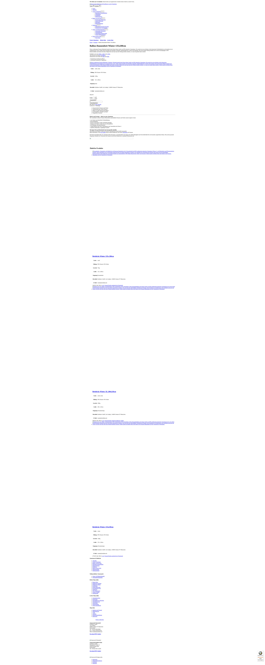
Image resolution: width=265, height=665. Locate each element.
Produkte (95, 42)
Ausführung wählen (119, 420)
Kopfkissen (94, 586)
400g (103, 56)
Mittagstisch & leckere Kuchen (102, 26)
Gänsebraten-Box (96, 598)
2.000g (99, 54)
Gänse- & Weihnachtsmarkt (98, 29)
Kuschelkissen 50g (96, 588)
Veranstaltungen (98, 32)
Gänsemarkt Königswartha (101, 33)
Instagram (94, 663)
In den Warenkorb (93, 103)
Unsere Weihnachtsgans (100, 34)
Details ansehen (111, 285)
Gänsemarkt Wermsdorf (100, 31)
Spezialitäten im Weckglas (98, 600)
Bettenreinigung (95, 565)
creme (95, 98)
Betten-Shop (103, 40)
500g (108, 56)
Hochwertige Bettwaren (100, 19)
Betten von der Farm (96, 18)
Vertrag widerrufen (100, 619)
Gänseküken (98, 14)
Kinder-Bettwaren (96, 587)
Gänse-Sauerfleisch (96, 605)
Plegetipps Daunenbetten (97, 564)
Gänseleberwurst (96, 601)
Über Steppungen (96, 590)
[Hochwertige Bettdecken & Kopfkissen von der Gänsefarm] (103, 4)
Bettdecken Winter (96, 584)
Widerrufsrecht (95, 611)
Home (93, 8)
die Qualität (103, 132)
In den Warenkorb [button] (119, 285)
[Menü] (263, 651)
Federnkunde (95, 593)
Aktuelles (94, 9)
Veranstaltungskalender (97, 577)
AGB (93, 612)
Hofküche (94, 25)
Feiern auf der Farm (96, 36)
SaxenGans (94, 599)
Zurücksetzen (93, 100)
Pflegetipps (97, 22)
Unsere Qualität (95, 592)
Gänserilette (95, 603)
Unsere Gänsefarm (96, 11)
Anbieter (94, 613)
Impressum (94, 616)
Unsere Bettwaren (99, 21)
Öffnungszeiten (95, 569)
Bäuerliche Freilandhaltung (101, 13)
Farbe (91, 97)
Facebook (94, 662)
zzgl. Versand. (98, 104)
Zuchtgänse (97, 15)
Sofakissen (94, 589)
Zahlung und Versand (97, 610)
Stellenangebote (98, 16)
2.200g (103, 54)
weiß (95, 97)
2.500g (108, 54)
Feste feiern (97, 37)
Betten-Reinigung (99, 23)
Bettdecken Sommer (96, 583)
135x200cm (102, 55)
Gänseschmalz (95, 604)
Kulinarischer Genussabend (101, 27)
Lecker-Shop (110, 40)
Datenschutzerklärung (97, 615)
